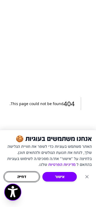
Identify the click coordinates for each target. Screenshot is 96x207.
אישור (60, 176)
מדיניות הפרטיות (61, 164)
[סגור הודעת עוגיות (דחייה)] (87, 177)
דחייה (21, 176)
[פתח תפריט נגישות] (12, 192)
